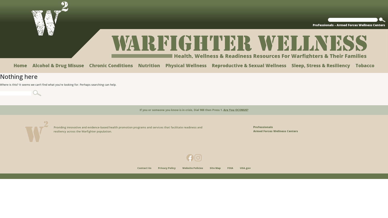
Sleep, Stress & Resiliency (321, 66)
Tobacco (365, 66)
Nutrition (149, 66)
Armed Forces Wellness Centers (361, 25)
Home (20, 66)
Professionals (323, 25)
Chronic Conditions (111, 66)
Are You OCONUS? (235, 110)
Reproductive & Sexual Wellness (249, 66)
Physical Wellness (186, 66)
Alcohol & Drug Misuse (58, 66)
